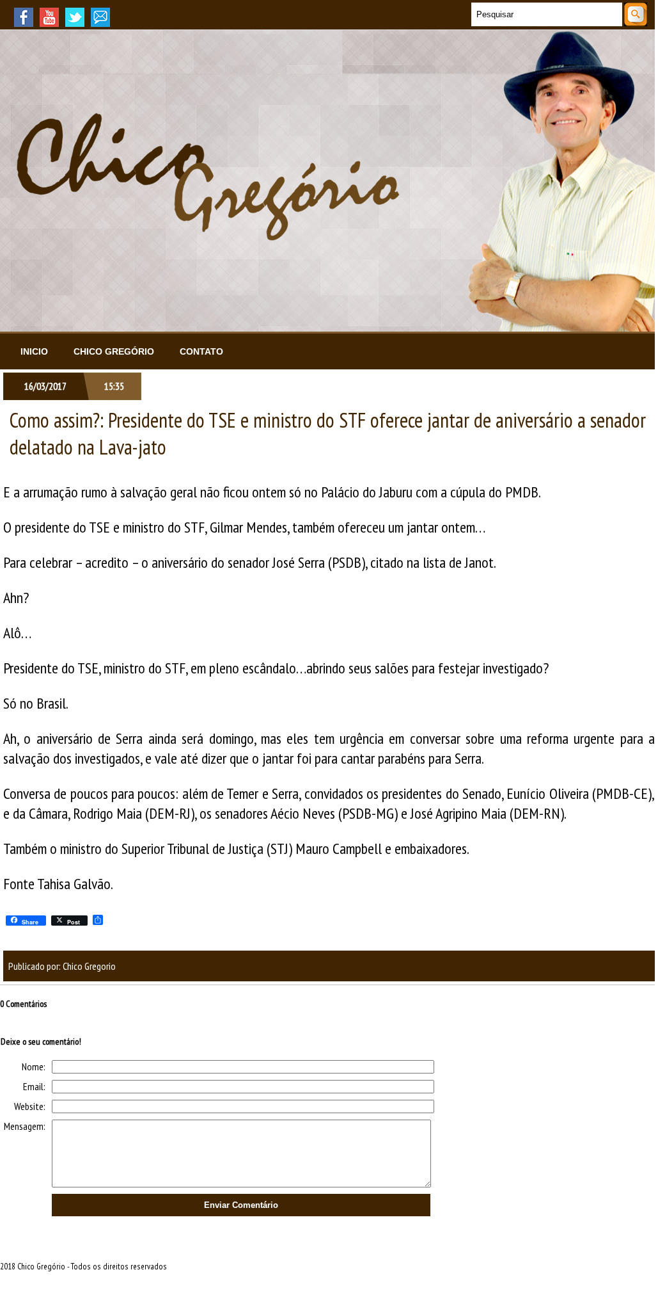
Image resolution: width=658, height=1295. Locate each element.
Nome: (33, 1066)
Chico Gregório (114, 351)
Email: (34, 1086)
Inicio (34, 351)
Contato (201, 351)
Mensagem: (24, 1126)
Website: (29, 1106)
